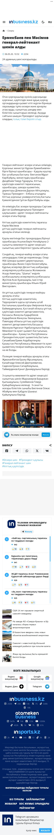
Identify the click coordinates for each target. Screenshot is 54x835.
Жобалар (11, 803)
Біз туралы (17, 799)
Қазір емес (31, 830)
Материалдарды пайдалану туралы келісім (27, 789)
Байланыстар (35, 799)
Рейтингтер (27, 808)
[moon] (43, 22)
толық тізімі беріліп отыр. (27, 119)
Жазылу (45, 830)
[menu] (4, 22)
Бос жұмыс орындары (34, 803)
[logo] (23, 22)
